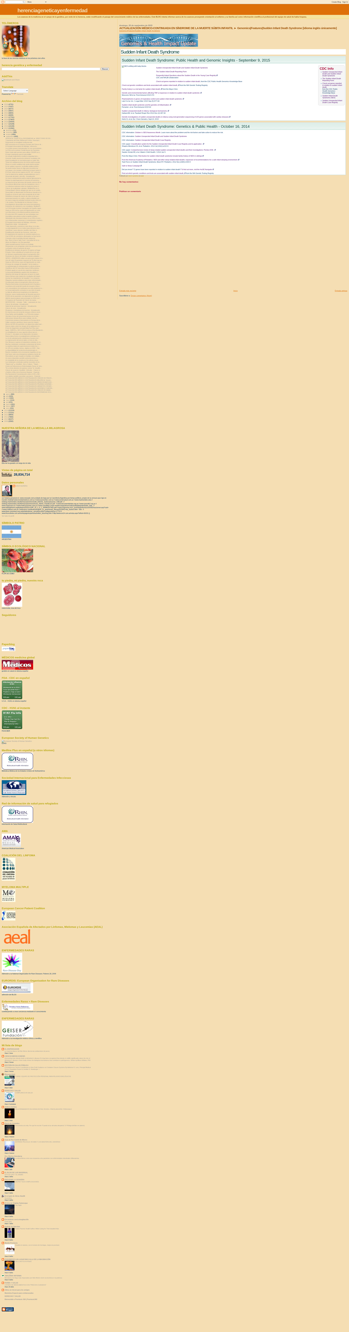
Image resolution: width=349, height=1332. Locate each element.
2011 (6, 417)
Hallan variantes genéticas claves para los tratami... (22, 322)
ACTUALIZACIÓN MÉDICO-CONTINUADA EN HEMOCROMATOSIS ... (29, 382)
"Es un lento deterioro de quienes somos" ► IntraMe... (23, 368)
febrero (8, 406)
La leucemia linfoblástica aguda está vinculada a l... (22, 272)
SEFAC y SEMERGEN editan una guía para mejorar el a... (24, 258)
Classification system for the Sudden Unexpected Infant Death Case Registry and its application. (166, 144)
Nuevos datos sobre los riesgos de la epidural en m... (23, 326)
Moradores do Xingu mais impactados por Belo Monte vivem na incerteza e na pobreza (33, 1278)
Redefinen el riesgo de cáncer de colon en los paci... (22, 196)
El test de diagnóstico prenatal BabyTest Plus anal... (22, 328)
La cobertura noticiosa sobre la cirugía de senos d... (22, 186)
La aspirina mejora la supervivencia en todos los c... (22, 346)
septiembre (10, 136)
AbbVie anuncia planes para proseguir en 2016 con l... (23, 298)
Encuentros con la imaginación (16, 1219)
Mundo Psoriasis (11, 1243)
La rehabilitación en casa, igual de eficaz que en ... (22, 332)
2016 (6, 126)
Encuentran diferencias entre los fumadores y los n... (22, 184)
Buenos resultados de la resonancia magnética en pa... (23, 352)
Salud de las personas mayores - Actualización (20, 306)
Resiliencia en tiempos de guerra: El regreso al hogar (22, 250)
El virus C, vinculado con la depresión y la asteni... (22, 334)
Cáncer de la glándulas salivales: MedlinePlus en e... (22, 188)
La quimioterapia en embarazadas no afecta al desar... (23, 266)
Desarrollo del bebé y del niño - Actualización (20, 176)
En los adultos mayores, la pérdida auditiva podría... (22, 166)
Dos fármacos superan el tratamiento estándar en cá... (23, 342)
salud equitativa (21, 486)
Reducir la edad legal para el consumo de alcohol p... (22, 180)
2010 (6, 419)
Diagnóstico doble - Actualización (16, 224)
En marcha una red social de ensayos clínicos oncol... (23, 312)
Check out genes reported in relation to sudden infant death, (332, 85)
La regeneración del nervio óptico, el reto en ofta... (21, 340)
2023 (6, 111)
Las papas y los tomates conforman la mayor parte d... (23, 170)
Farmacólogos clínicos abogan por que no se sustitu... (23, 190)
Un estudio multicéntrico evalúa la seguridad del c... (22, 156)
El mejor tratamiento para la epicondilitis (18, 154)
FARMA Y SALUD (11, 1283)
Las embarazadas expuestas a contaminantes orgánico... (24, 220)
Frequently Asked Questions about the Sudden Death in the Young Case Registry (186, 75)
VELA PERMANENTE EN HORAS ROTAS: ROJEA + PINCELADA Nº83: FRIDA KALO (43, 1109)
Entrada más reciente (127, 291)
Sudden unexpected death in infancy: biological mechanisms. (144, 111)
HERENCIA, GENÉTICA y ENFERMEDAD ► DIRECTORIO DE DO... (28, 138)
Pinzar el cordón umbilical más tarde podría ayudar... (22, 164)
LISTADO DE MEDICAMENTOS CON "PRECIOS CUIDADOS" (25, 1285)
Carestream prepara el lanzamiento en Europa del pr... (23, 320)
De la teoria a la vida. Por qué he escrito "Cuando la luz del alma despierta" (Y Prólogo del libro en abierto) (50, 1125)
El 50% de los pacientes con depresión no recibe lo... (22, 296)
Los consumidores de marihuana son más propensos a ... (24, 288)
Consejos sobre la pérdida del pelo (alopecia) (20, 238)
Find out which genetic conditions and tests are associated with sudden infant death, (153, 173)
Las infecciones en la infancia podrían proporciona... (22, 212)
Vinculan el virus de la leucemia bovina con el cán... (22, 316)
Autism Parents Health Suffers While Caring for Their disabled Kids (37, 1229)
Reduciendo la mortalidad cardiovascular (18, 142)
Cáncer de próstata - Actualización (16, 304)
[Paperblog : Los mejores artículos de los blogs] (8, 651)
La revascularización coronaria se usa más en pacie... (23, 290)
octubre (8, 134)
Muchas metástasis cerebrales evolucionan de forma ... (23, 344)
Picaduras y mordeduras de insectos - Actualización (22, 310)
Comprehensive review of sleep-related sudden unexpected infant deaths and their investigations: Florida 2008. (172, 150)
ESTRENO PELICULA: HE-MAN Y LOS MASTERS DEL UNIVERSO (37, 1142)
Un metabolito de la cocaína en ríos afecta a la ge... (22, 360)
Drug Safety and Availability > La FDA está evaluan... (22, 314)
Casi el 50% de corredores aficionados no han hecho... (23, 236)
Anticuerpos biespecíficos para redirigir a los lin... (21, 318)
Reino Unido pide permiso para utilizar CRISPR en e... (23, 152)
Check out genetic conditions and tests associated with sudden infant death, (150, 85)
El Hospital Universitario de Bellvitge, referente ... (21, 222)
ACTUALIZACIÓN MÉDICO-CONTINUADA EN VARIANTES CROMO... (29, 386)
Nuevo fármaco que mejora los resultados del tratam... (23, 276)
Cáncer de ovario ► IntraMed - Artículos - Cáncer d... (23, 370)
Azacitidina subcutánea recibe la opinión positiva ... (22, 216)
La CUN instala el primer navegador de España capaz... (23, 208)
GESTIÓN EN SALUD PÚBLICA (16, 1065)
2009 (6, 421)
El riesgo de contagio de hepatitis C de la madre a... (22, 264)
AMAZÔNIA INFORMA (13, 1276)
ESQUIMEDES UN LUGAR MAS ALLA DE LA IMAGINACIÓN (27, 1259)
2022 (6, 113)
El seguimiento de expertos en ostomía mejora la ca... (23, 234)
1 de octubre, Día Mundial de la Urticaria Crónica (21, 202)
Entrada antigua (341, 291)
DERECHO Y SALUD (13, 1091)
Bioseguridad (10, 1074)
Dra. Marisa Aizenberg (13, 1156)
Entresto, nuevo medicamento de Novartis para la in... (23, 294)
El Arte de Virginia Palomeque (16, 1203)
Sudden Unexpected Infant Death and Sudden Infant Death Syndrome (332, 74)
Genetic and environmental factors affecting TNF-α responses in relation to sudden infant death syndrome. (161, 93)
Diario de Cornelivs (12, 1123)
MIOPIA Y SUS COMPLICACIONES (27, 1182)
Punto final (8, 1221)
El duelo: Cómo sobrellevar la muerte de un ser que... (22, 252)
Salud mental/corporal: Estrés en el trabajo (19, 244)
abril (7, 402)
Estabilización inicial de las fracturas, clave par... (21, 232)
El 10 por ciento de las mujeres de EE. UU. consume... (23, 172)
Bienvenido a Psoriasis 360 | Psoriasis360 (21, 1299)
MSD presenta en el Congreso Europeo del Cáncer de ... (24, 144)
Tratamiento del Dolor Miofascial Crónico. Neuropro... (22, 140)
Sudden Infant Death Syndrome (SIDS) (330, 97)
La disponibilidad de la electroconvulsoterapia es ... (22, 350)
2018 (6, 122)
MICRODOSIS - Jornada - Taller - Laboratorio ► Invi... (23, 302)
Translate (19, 94)
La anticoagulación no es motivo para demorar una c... (23, 228)
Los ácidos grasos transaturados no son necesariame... (24, 148)
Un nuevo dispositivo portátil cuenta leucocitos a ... (22, 358)
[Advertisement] (139, 270)
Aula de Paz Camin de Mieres (16, 1140)
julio (7, 396)
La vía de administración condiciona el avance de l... (22, 338)
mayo (8, 400)
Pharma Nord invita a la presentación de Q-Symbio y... (23, 284)
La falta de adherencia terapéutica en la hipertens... (22, 292)
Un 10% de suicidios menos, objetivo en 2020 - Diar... (23, 348)
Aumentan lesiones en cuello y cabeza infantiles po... (22, 198)
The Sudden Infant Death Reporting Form (331, 79)
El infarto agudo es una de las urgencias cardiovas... (22, 270)
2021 (6, 115)
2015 (6, 128)
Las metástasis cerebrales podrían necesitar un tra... (22, 362)
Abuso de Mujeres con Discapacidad (17, 242)
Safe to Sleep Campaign (131, 166)
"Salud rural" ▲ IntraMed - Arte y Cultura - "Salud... (22, 364)
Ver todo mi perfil (8, 516)
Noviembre (8, 1198)
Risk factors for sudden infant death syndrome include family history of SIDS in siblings (170, 156)
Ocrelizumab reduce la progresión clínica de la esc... (22, 282)
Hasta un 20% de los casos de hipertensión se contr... (23, 210)
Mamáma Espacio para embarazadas (19, 1293)
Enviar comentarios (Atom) (141, 296)
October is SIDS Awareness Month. (148, 132)
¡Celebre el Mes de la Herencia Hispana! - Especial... (22, 372)
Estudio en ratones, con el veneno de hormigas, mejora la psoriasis (37, 1245)
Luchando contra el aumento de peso (17, 248)
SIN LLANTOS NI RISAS (23, 1261)
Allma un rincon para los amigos (17, 1290)
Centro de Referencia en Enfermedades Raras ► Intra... (24, 366)
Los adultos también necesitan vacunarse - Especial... (23, 376)
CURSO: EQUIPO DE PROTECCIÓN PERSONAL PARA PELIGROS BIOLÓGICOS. (43, 1076)
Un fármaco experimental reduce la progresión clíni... (22, 254)
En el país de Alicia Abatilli (15, 1196)
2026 (6, 104)
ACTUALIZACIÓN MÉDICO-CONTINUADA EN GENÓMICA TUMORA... (29, 388)
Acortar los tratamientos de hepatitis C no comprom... (23, 278)
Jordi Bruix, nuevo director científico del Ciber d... (21, 230)
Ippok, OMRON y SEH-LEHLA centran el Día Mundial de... (24, 330)
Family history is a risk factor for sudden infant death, (141, 89)
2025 (6, 106)
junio (7, 398)
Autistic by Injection (12, 1226)
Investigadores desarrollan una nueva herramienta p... (23, 204)
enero (8, 408)
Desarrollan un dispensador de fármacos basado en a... (23, 192)
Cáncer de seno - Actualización (15, 308)
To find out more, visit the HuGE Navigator (196, 169)
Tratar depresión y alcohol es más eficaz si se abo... (22, 226)
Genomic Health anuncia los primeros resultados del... (23, 158)
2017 (6, 124)
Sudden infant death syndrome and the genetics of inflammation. (145, 105)
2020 (6, 117)
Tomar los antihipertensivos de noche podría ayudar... (23, 162)
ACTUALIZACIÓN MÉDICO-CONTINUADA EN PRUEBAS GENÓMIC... (29, 384)
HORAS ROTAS (11, 1107)
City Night (18, 1205)
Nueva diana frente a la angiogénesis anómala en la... (23, 336)
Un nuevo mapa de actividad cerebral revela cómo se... (23, 200)
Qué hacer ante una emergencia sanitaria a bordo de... (23, 354)
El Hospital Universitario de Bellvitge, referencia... (21, 146)
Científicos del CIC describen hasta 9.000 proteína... (22, 268)
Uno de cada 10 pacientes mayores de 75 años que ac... (24, 260)
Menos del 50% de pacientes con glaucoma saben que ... (24, 324)
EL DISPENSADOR (12, 1049)
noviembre (9, 132)
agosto (8, 394)
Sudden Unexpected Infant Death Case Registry (332, 101)
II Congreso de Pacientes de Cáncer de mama (20, 300)
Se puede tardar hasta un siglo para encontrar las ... (22, 168)
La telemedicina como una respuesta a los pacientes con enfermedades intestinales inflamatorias (47, 1158)
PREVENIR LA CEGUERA (14, 1180)
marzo (8, 404)
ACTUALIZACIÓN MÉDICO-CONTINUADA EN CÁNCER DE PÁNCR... (29, 378)
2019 (6, 119)
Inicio (235, 291)
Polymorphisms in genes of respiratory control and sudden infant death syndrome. (152, 99)
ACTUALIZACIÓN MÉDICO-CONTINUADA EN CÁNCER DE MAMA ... (28, 390)
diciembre (9, 130)
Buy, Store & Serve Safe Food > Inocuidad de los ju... (22, 240)
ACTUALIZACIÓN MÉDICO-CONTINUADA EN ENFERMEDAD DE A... (28, 392)
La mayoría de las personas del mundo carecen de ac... (23, 182)
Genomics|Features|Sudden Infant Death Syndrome (139, 31)
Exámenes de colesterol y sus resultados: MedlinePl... (23, 206)
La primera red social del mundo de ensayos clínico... (23, 286)
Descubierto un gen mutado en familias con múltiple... (22, 356)
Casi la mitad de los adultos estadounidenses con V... (22, 174)
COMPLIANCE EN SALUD (24, 1093)
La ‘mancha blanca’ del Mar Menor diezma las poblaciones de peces (27, 1051)
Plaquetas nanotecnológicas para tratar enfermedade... (23, 280)
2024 (6, 109)
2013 (6, 412)
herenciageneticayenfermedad (52, 10)
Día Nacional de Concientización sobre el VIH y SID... (23, 374)
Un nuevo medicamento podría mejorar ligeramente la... (23, 178)
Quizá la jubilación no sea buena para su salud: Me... (22, 160)
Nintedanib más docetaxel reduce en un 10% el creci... (23, 218)
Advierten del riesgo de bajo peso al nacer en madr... (22, 274)
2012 (6, 415)
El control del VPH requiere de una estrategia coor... (22, 214)
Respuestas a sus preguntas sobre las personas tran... (23, 246)
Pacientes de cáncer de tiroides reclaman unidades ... (23, 256)
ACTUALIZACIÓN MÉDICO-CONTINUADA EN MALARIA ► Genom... (28, 380)
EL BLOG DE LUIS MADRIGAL (16, 1172)
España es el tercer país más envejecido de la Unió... (23, 194)
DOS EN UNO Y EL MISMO (14, 1174)
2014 (6, 410)
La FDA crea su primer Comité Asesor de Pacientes (22, 150)
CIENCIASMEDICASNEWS (15, 1056)
